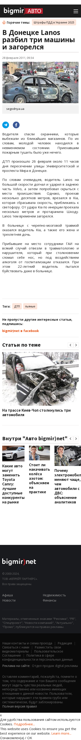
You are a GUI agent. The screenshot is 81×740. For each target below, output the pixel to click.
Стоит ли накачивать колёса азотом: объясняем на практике (39, 478)
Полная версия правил (19, 706)
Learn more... (61, 733)
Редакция (65, 643)
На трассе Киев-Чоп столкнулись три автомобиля (36, 412)
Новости (9, 600)
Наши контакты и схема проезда (27, 643)
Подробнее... (24, 724)
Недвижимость (54, 595)
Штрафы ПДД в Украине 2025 (54, 22)
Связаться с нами (15, 647)
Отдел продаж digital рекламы (55, 666)
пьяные (30, 306)
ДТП (17, 306)
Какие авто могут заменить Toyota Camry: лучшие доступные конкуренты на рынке (13, 484)
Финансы (49, 600)
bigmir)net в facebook (20, 331)
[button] (70, 345)
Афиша (7, 595)
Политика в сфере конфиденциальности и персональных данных (37, 657)
